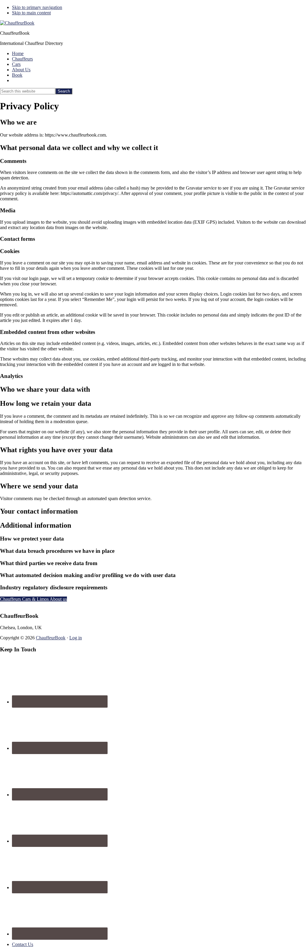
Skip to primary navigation (37, 7)
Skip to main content (31, 12)
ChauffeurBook (50, 637)
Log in (75, 637)
